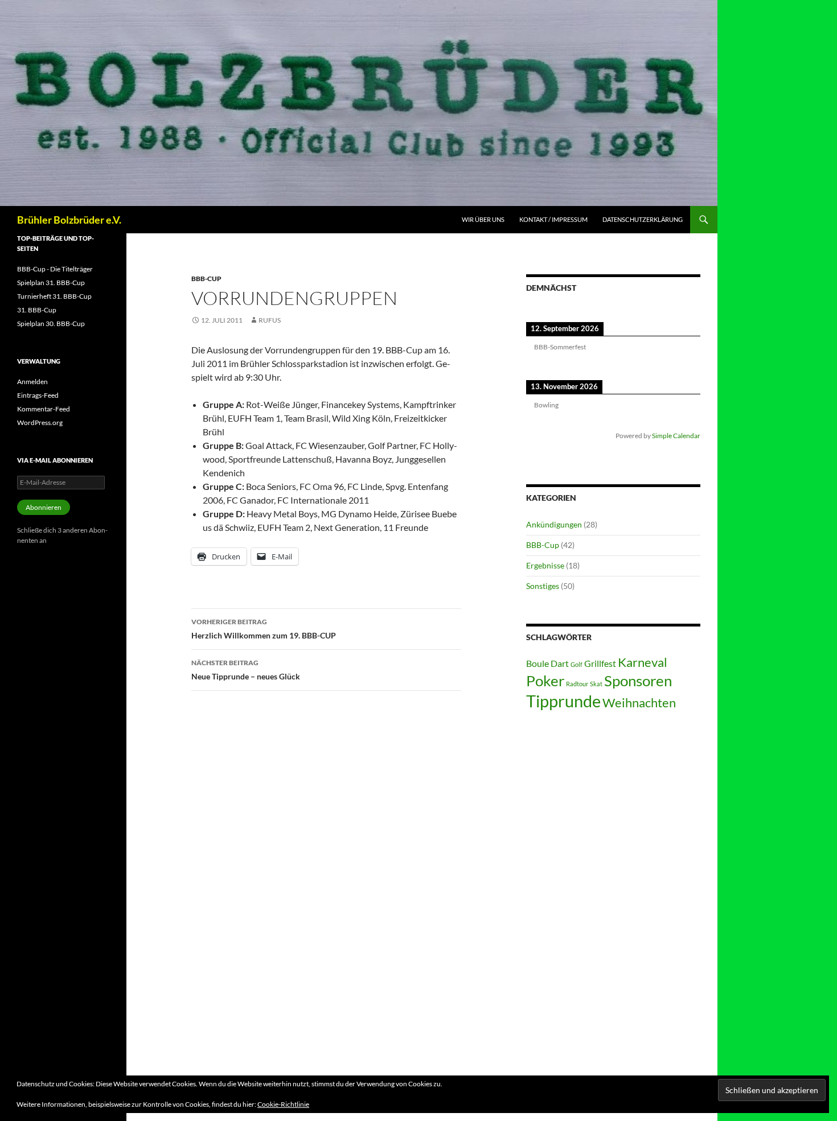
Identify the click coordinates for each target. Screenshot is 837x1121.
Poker (545, 680)
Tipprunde (563, 701)
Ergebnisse (545, 565)
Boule (537, 663)
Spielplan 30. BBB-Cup (51, 323)
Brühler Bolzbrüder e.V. (69, 219)
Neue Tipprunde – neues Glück (245, 669)
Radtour (577, 683)
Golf (576, 664)
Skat (596, 683)
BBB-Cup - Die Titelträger (55, 269)
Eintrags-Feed (38, 395)
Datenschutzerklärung (642, 219)
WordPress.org (40, 422)
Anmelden (32, 381)
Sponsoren (638, 680)
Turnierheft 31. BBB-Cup (54, 296)
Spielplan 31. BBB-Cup (51, 282)
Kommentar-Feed (43, 409)
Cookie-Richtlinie (283, 1104)
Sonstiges (542, 586)
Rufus (270, 320)
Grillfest (600, 663)
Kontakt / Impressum (553, 219)
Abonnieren (43, 507)
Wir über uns (483, 219)
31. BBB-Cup (36, 310)
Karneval (642, 662)
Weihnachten (639, 702)
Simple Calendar (676, 435)
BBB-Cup (206, 278)
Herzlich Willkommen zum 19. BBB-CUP (263, 628)
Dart (560, 663)
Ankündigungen (554, 524)
